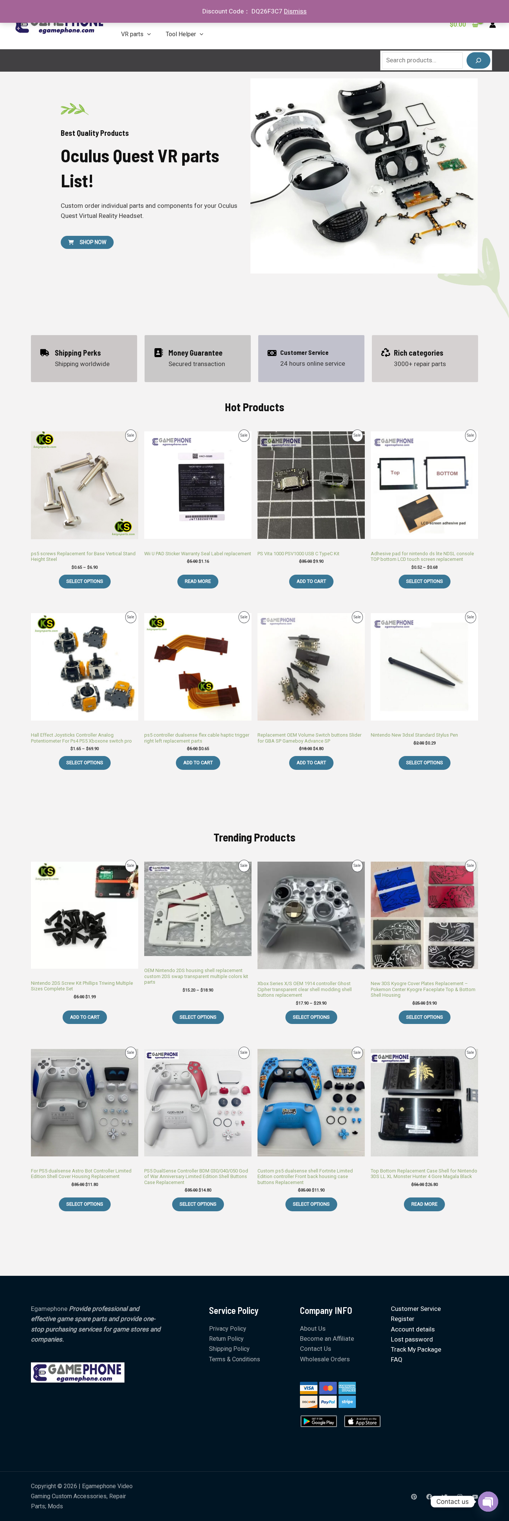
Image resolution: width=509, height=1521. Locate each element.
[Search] (478, 60)
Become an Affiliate (327, 1338)
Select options (84, 581)
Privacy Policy (227, 1328)
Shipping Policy (229, 1348)
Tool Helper (181, 34)
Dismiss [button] (295, 11)
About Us (313, 1328)
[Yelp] (414, 1497)
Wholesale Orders (325, 1359)
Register (402, 1318)
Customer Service (416, 1308)
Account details (413, 1329)
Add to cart (311, 581)
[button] (147, 34)
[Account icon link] (492, 24)
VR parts (132, 34)
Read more (198, 581)
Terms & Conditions (234, 1359)
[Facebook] (429, 1497)
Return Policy (226, 1338)
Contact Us (315, 1348)
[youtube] (475, 1497)
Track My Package (416, 1349)
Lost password (412, 1339)
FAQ (396, 1359)
